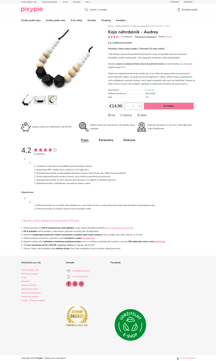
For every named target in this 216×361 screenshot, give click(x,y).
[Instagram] (81, 284)
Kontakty (76, 2)
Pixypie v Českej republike (33, 300)
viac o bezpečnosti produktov (119, 228)
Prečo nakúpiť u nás (29, 2)
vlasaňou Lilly (88, 238)
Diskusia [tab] (129, 140)
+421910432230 (80, 276)
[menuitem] (31, 20)
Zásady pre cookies (29, 296)
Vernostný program (49, 2)
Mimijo (169, 36)
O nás (65, 2)
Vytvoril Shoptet (187, 358)
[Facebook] (69, 284)
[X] (75, 284)
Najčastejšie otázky (29, 289)
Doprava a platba (28, 285)
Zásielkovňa (160, 241)
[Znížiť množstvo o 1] (127, 106)
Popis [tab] (85, 140)
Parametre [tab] (106, 140)
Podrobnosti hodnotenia (145, 36)
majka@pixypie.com (81, 270)
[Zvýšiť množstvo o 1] (139, 106)
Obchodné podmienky (31, 292)
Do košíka (169, 106)
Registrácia (188, 2)
